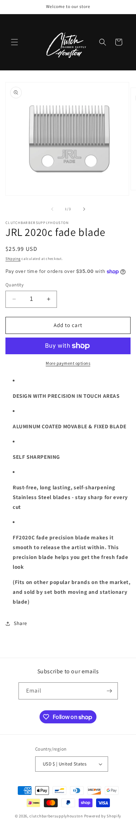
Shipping (13, 258)
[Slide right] (84, 209)
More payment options (68, 363)
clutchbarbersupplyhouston (56, 815)
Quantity (14, 285)
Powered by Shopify (102, 815)
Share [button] (20, 623)
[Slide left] (52, 209)
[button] (14, 42)
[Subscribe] (110, 690)
